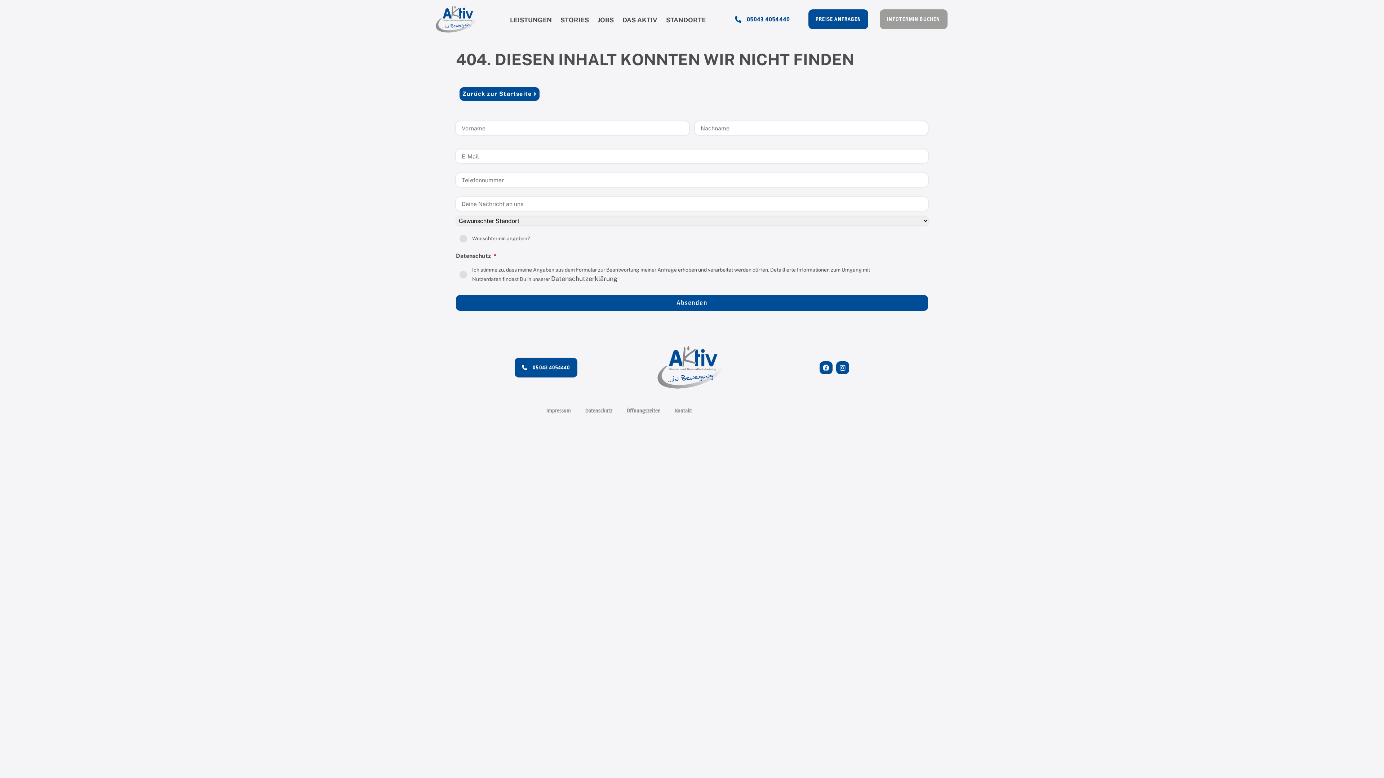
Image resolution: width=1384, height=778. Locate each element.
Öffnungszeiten (644, 411)
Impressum (558, 411)
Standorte (686, 20)
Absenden (692, 303)
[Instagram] (842, 367)
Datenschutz (598, 411)
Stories (574, 20)
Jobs (606, 20)
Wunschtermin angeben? (501, 238)
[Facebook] (826, 367)
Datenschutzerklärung (584, 278)
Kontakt (683, 411)
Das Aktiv (639, 20)
